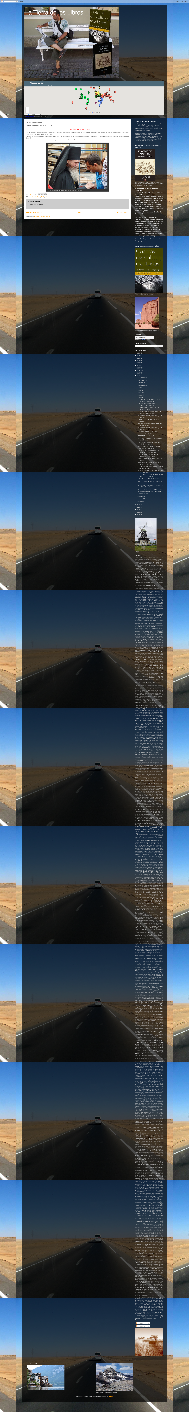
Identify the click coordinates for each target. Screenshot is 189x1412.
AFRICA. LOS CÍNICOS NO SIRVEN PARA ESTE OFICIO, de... (150, 471)
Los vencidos (151, 1020)
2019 (138, 370)
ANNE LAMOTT (149, 603)
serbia (162, 1187)
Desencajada (140, 713)
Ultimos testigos (144, 1250)
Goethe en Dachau (151, 840)
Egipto (148, 734)
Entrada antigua (123, 213)
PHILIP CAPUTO (140, 1135)
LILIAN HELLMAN (156, 997)
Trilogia (156, 1244)
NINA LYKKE (155, 1100)
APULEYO (137, 614)
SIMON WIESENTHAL (149, 1198)
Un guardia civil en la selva (149, 1256)
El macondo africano (157, 760)
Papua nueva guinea (158, 1116)
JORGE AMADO (145, 906)
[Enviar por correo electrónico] (39, 194)
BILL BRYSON (144, 639)
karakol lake (138, 924)
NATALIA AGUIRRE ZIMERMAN (142, 1092)
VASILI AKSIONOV (157, 1278)
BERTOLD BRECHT (145, 636)
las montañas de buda (156, 980)
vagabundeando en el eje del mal (154, 1276)
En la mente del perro (146, 791)
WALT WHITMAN (158, 1301)
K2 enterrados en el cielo (147, 921)
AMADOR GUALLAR (148, 591)
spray (144, 1205)
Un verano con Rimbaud (157, 1265)
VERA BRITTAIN (139, 1281)
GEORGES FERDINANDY (147, 837)
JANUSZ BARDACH (146, 889)
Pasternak (144, 1119)
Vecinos (147, 1279)
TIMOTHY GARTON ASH (140, 1233)
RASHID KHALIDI (144, 1150)
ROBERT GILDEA (150, 1164)
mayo (140, 395)
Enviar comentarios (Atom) (42, 216)
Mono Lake (151, 1081)
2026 (138, 353)
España (136, 804)
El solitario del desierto (140, 774)
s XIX (150, 1176)
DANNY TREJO (143, 703)
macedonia (147, 1026)
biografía (160, 641)
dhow (156, 713)
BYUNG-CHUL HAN (154, 651)
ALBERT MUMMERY (157, 577)
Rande (159, 1149)
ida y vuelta (159, 870)
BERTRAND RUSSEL (140, 637)
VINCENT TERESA (139, 1294)
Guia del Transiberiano (155, 845)
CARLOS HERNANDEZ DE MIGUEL (151, 657)
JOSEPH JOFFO (150, 912)
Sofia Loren (138, 1204)
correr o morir (138, 693)
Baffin (136, 625)
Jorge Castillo (154, 906)
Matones (147, 1057)
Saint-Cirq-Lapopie (141, 1179)
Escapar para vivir (157, 801)
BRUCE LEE (159, 648)
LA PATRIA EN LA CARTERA (144, 964)
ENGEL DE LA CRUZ (140, 795)
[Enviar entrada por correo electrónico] (35, 194)
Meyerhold (155, 1066)
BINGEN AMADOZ (152, 641)
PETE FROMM (139, 1130)
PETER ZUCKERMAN (140, 1133)
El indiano (153, 756)
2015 (138, 507)
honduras (156, 867)
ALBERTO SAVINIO (142, 579)
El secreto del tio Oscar (154, 771)
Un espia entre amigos (149, 1255)
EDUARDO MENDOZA (156, 729)
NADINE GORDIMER (157, 1089)
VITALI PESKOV (144, 1295)
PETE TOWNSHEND (151, 1130)
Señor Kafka (149, 1187)
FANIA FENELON (156, 811)
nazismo (142, 1097)
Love (149, 1023)
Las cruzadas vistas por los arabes (145, 978)
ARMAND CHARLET (145, 616)
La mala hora (160, 955)
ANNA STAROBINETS (140, 602)
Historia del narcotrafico (148, 865)
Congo (143, 690)
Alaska (154, 576)
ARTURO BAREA (160, 619)
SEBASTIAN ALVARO (151, 1185)
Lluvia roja (150, 998)
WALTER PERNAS (150, 1303)
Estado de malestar (139, 806)
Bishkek (149, 644)
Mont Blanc (159, 1081)
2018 (138, 373)
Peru (160, 1129)
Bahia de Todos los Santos (146, 625)
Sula (161, 1208)
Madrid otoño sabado (152, 1028)
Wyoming (159, 1310)
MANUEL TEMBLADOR (146, 1036)
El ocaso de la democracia (147, 766)
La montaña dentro (150, 958)
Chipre (161, 673)
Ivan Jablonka (140, 885)
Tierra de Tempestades (156, 1229)
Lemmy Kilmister (147, 989)
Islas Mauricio (152, 883)
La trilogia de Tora (155, 972)
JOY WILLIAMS (159, 914)
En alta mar (145, 786)
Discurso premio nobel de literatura (151, 720)
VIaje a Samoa (154, 1282)
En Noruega (157, 792)
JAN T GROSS (144, 888)
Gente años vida (155, 831)
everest (154, 809)
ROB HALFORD (150, 1161)
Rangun (137, 1150)
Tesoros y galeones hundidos (146, 1223)
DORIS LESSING (147, 723)
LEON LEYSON (138, 992)
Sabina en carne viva (141, 1178)
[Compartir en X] (43, 194)
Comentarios (141, 1326)
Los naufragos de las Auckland (146, 1014)
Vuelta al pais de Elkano (140, 1301)
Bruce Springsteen (140, 650)
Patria (136, 1121)
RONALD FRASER (157, 1170)
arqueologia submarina (147, 617)
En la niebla (157, 791)
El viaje (142, 780)
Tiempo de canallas (150, 1227)
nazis (136, 1097)
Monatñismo (143, 1081)
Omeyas (152, 1109)
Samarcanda (138, 1182)
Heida (162, 851)
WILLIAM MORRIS (149, 1307)
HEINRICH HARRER (152, 852)
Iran (136, 880)
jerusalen (156, 894)
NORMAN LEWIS (141, 1103)
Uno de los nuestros (157, 1273)
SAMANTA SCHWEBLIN (156, 1181)
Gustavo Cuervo (156, 848)
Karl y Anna (147, 926)
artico (136, 619)
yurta (149, 1318)
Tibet (142, 1227)
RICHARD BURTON (156, 1158)
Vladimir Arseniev (154, 1295)
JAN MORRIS (156, 886)
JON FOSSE (140, 905)
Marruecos (145, 1053)
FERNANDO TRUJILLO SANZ (143, 815)
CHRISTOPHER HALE (153, 678)
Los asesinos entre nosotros (149, 1004)
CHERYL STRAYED (156, 670)
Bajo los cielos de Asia (147, 626)
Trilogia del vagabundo (151, 1245)
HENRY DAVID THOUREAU (154, 856)
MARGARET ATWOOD (148, 1039)
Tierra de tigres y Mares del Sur (143, 1230)
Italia (162, 883)
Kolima (160, 932)
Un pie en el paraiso (140, 1261)
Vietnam (139, 1292)
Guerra (144, 845)
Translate (148, 339)
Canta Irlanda (148, 656)
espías (148, 804)
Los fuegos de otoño (146, 1008)
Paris (154, 1118)
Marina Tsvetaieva (158, 1050)
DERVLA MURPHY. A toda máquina (143, 712)
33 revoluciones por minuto (150, 562)
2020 (138, 368)
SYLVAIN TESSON (151, 1215)
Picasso (142, 1136)
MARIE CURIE (149, 1048)
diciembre (141, 377)
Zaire (153, 1318)
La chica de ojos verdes (154, 941)
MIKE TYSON (138, 1076)
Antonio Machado (158, 608)
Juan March (138, 918)
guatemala (159, 843)
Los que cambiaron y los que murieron (145, 1017)
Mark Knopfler (150, 1052)
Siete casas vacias (157, 1194)
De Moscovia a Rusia (150, 709)
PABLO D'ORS (155, 1112)
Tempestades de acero (141, 1221)
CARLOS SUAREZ (142, 659)
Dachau (138, 702)
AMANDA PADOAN (159, 591)
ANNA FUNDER (157, 600)
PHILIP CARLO (153, 1135)
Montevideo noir (138, 1084)
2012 (138, 514)
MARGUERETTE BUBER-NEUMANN (152, 1045)
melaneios (137, 1061)
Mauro (138, 1058)
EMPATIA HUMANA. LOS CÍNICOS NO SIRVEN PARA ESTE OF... (149, 412)
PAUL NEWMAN (155, 1123)
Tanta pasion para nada (141, 1218)
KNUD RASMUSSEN (139, 932)
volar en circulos (49, 197)
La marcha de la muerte (141, 956)
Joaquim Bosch (145, 899)
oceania (150, 1106)
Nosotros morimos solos (146, 1104)
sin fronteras (143, 1199)
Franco (143, 820)
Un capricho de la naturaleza (153, 1253)
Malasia (152, 1029)
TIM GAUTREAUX (147, 1232)
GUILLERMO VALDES (154, 846)
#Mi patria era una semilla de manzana (145, 560)
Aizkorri (136, 572)
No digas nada (160, 1101)
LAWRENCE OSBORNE (150, 988)
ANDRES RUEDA (146, 599)
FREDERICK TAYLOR (143, 826)
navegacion (152, 1094)
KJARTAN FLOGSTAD (146, 930)
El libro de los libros (140, 759)
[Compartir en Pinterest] (46, 194)
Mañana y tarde (142, 1037)
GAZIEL (159, 829)
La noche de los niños (151, 963)
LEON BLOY (149, 991)
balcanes (147, 628)
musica (157, 1086)
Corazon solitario (151, 691)
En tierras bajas (158, 794)
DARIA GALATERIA (153, 703)
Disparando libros (151, 721)
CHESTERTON (138, 671)
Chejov (146, 670)
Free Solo (154, 826)
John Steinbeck (140, 903)
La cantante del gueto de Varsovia (154, 940)
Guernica (137, 845)
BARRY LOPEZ (138, 630)
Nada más (137, 1089)
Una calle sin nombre (150, 1267)
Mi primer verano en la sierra (151, 1069)
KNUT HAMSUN (151, 932)
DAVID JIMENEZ (158, 705)
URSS (136, 1275)
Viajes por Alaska (150, 1285)
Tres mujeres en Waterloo (143, 1242)
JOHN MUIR (159, 902)
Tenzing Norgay (154, 1221)
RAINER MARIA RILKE (148, 1149)
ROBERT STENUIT (149, 1167)
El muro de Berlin (148, 765)
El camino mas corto (150, 738)
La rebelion (142, 967)
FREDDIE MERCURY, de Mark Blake (148, 479)
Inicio (80, 213)
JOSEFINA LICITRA (156, 909)
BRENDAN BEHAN (149, 648)
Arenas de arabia (152, 614)
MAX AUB (144, 1058)
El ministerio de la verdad (147, 763)
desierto (147, 713)
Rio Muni (140, 1161)
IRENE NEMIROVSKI (149, 880)
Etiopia (150, 807)
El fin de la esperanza (157, 747)
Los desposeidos (156, 1007)
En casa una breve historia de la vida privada (147, 788)
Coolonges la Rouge (140, 691)
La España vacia (155, 944)
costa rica (147, 693)
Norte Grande (151, 1103)
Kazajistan (140, 927)
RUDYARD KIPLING (149, 1173)
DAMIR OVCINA (152, 702)
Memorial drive (144, 1061)
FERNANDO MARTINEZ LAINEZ (142, 814)
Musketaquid (138, 1087)
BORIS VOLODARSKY (143, 647)
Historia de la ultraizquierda (151, 862)
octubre (141, 382)
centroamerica (138, 667)
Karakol (160, 923)
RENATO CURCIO (153, 1155)
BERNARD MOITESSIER (151, 634)
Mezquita (147, 1067)
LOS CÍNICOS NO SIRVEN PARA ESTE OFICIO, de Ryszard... (149, 443)
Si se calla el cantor (149, 1191)
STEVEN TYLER (150, 1207)
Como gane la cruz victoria (144, 685)
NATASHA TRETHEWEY (156, 1092)
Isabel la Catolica (152, 882)
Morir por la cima (150, 1084)
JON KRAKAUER (150, 905)
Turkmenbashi (138, 1249)
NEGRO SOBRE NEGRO (152, 1097)
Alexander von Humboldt (150, 583)
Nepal (151, 1098)
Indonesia (150, 874)
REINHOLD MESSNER (141, 1155)
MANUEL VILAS (158, 1036)
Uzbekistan (159, 1275)
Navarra (145, 1094)
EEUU (143, 734)
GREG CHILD (149, 843)
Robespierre (149, 1169)
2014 (138, 509)
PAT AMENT (152, 1119)
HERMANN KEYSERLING (149, 859)
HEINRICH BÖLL (141, 852)
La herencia (142, 952)
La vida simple (156, 974)
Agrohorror (146, 571)
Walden (150, 1301)
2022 (138, 363)
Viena (162, 1291)
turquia (154, 1249)
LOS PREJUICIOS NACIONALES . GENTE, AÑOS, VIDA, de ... (148, 404)
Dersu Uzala (159, 710)
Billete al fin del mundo (156, 639)
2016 (138, 504)
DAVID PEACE (138, 707)
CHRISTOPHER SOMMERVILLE (142, 679)
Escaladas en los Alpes (149, 800)
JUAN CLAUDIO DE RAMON (142, 917)
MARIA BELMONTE (152, 1047)
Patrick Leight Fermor (157, 1121)
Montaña (137, 1083)
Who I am (156, 1304)
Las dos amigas (145, 980)
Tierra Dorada (156, 1230)
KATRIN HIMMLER (157, 926)
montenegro (159, 1083)
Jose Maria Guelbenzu (154, 908)
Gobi (143, 840)
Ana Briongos (158, 594)
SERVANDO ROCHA (157, 1188)
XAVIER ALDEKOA (139, 1312)
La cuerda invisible (154, 943)
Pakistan (161, 1113)
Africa (144, 570)
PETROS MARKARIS (157, 1133)
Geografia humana (143, 834)
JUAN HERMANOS (156, 917)
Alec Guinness (153, 579)
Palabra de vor (141, 1115)
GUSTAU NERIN (145, 848)
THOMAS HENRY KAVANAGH (144, 1226)
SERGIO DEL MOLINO (143, 1188)
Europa (139, 809)
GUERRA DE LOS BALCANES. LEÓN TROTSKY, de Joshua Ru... (149, 400)
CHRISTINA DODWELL (148, 676)
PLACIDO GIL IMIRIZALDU (147, 1139)
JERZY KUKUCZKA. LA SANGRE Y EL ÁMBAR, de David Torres (149, 447)
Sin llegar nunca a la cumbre (155, 1199)
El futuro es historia (144, 750)
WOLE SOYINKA (152, 1309)
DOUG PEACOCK (142, 725)
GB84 (136, 831)
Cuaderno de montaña (158, 696)
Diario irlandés (153, 716)
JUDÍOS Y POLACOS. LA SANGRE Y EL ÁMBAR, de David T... (150, 424)
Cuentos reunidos (146, 699)
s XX (159, 1176)
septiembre (142, 385)
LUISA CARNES (157, 1025)
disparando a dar (139, 721)
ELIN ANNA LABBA (147, 782)
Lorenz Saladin (138, 1000)
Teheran (159, 1219)
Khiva (151, 929)
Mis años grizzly (157, 1078)
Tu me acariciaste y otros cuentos (152, 1247)
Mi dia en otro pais (155, 1067)
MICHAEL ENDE (151, 1072)
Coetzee (156, 681)
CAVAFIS (151, 664)
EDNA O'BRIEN (139, 728)
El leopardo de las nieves (157, 757)
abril (140, 397)
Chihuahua (160, 671)
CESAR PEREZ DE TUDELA (152, 667)
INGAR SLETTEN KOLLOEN (141, 877)
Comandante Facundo (140, 684)
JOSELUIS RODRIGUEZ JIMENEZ (143, 911)
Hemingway (146, 854)
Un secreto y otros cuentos (153, 1264)
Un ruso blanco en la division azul (154, 1262)
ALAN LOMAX (147, 576)
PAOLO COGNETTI (145, 1117)
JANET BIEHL (154, 888)
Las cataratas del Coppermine (142, 977)
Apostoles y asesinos (141, 612)
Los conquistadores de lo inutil (149, 1006)
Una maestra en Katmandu (148, 1269)
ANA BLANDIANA (148, 594)
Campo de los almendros (151, 654)
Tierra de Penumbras (144, 1229)
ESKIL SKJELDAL (150, 803)
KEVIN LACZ (144, 929)
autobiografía (159, 623)
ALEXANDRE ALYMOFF (155, 587)
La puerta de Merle (151, 966)
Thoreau (137, 1227)
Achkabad (137, 568)
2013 (138, 512)
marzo (140, 496)
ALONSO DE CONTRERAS (151, 590)
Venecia (153, 1279)
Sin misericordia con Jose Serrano (143, 1201)
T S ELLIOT (145, 1216)
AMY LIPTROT (138, 594)
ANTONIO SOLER (146, 611)
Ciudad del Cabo (148, 681)
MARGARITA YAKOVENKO (150, 1044)
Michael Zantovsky (150, 1073)
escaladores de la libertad (144, 801)
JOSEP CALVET (158, 911)
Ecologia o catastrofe (155, 726)
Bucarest (153, 650)
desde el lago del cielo (158, 712)
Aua (155, 622)
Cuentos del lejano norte (150, 697)
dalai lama (145, 702)
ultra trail (152, 1250)
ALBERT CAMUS (146, 577)
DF (152, 713)
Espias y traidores (157, 804)
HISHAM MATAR (138, 862)
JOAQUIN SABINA (156, 899)
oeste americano (158, 1106)
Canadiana (139, 656)
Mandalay (137, 1031)
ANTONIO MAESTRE (144, 610)
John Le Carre (36, 197)
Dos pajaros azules (159, 723)
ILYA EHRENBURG (144, 872)
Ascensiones (139, 620)
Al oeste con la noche (148, 574)
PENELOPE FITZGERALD (150, 1127)
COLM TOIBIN (157, 682)
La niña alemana (146, 961)
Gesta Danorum (158, 837)
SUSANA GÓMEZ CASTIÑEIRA (154, 1210)
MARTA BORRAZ (153, 1053)
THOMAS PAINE (157, 1226)
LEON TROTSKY (149, 992)
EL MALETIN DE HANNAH (154, 762)
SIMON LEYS (154, 1196)
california (137, 653)
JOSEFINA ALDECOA (141, 909)
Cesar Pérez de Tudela (140, 668)
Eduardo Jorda (150, 728)
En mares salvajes (148, 792)
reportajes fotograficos (158, 1156)
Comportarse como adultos (153, 687)
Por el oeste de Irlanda (149, 1143)
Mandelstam (145, 1031)
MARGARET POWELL (147, 1040)
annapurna (153, 602)
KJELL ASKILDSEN (157, 930)
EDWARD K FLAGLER (140, 732)
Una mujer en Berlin (155, 1270)
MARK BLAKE (140, 1052)
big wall (136, 639)
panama (156, 1115)
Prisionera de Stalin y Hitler (149, 1144)
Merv (144, 1066)
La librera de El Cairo (150, 955)
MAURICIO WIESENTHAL (157, 1057)
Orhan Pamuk (138, 1110)
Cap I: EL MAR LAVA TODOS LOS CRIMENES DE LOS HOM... (148, 455)
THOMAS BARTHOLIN (158, 1224)
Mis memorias (138, 1080)
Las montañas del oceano (141, 983)
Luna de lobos (138, 1026)
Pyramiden (153, 1146)
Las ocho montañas (154, 983)
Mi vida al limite (144, 1070)
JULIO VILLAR (159, 920)
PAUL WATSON (145, 1124)
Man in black (159, 1029)
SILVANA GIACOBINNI (141, 1196)
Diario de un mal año (157, 715)
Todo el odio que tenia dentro (152, 1235)
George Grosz (153, 834)
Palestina (149, 1115)
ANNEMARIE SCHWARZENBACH (142, 605)
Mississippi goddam (148, 1080)
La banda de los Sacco (154, 935)
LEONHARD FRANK (146, 994)
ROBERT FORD (149, 1163)
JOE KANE (137, 900)
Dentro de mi (150, 710)
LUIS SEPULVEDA (146, 1025)
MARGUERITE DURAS (140, 1047)
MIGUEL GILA (156, 1075)
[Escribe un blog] (41, 194)
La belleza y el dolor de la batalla (154, 937)
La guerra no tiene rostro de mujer (144, 950)
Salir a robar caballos (152, 1179)
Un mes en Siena (158, 1258)
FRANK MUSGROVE (153, 822)
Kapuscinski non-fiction (149, 923)
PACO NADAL (144, 1113)
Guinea (137, 848)
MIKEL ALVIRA (147, 1076)
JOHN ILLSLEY (140, 902)
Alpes (161, 590)
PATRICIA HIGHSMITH (145, 1121)
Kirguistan (137, 930)
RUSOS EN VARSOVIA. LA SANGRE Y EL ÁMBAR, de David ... (150, 467)
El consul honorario (155, 744)
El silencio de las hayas (156, 772)
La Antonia (143, 935)
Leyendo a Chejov (157, 994)
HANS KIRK (139, 851)
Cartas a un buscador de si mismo (144, 661)
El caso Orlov (145, 740)
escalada (137, 800)
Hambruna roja (149, 849)
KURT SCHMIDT (143, 934)
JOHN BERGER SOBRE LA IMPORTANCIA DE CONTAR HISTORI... (150, 463)
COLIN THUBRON (146, 682)
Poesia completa (157, 1141)
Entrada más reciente (34, 213)
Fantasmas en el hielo (140, 812)
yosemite (137, 1318)
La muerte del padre (148, 960)
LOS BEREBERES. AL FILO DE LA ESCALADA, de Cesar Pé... (148, 432)
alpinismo (139, 591)
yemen (160, 1313)
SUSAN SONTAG (139, 1210)
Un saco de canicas (140, 1264)
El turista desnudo (153, 777)
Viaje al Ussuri (143, 1284)
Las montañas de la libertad (141, 981)
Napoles (160, 1091)
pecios (152, 1124)
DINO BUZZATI (153, 718)
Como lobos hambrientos (157, 685)
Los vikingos (145, 1022)
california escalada (146, 653)
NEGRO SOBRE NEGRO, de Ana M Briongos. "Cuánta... (148, 408)
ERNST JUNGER (156, 797)
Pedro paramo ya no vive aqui (149, 1126)
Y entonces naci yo (151, 1312)
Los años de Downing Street (149, 1001)
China (156, 673)
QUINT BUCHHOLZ (154, 1147)
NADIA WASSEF (146, 1089)
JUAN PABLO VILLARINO (151, 918)
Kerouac (137, 929)
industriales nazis (158, 874)
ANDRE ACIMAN (158, 596)
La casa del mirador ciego (141, 941)
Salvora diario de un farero (141, 1181)
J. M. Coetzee (158, 885)
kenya (160, 927)
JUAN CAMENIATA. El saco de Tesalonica (154, 915)
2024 (138, 358)
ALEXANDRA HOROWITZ (153, 585)
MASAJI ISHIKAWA (157, 1055)
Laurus (154, 984)
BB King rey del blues (151, 630)
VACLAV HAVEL (139, 1276)
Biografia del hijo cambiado (146, 642)
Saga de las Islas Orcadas (156, 1178)
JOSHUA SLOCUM (150, 914)
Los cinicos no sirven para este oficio (149, 1004)
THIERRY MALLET (146, 1224)
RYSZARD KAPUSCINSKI (153, 1175)
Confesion (137, 690)
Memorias (152, 1061)
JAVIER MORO (152, 891)
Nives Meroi (152, 1101)
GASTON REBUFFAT (149, 829)
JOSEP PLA (138, 912)
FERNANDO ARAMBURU (155, 812)
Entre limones (150, 795)
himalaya (159, 861)
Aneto (156, 599)
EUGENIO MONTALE (158, 807)
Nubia (156, 1104)
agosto (141, 387)
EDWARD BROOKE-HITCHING (154, 731)
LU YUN (156, 1023)
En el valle (145, 789)
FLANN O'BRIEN (156, 815)
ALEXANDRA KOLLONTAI (141, 587)
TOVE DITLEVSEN (144, 1238)
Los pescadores (159, 1016)
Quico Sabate (160, 1146)
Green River (140, 843)
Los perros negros (148, 1016)
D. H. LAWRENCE (151, 700)
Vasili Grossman (139, 1279)
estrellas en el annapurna (141, 807)
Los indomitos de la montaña (149, 1012)
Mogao (136, 1081)
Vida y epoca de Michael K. (152, 1291)
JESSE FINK (145, 895)
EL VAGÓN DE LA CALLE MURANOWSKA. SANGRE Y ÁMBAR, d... (150, 475)
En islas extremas (155, 789)
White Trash (146, 1304)
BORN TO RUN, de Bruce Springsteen (149, 436)
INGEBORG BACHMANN (156, 877)
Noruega (137, 1104)
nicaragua (137, 1100)
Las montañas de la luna (156, 981)
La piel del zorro (156, 964)
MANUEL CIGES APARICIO (149, 1032)
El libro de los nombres (152, 759)
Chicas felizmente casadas (150, 671)
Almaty (141, 590)
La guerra (142, 949)
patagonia (159, 1119)
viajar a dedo (149, 1281)
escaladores (160, 800)
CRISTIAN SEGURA (139, 694)
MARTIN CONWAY (146, 1055)
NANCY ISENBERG (150, 1091)
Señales (142, 1187)
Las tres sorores (147, 984)
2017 (138, 375)
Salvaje (160, 1179)
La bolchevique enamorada (153, 938)
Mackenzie (154, 1026)
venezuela (159, 1279)
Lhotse (141, 995)
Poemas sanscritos (145, 1141)
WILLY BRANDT (159, 1307)
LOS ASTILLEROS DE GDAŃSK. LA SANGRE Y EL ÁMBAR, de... (148, 451)
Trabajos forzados (155, 1238)
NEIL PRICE (144, 1098)
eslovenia (159, 803)
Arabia (144, 614)
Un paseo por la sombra (156, 1259)
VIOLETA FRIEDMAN (151, 1294)
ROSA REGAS (138, 1172)
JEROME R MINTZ (147, 894)
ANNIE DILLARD (139, 606)
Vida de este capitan (148, 1289)
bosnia (136, 648)
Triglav (151, 1244)
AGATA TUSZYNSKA (153, 569)
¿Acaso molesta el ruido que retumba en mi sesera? (147, 557)
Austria (152, 623)
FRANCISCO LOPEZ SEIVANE (156, 817)
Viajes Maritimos (139, 1285)
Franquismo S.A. (153, 823)
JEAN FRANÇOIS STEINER (150, 892)
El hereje (153, 750)
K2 (137, 921)
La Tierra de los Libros (54, 12)
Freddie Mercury (145, 825)
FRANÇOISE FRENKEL (140, 822)
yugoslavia (144, 1318)
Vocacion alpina (148, 1298)
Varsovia (148, 1278)
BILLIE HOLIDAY (140, 641)
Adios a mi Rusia (156, 568)
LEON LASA (157, 991)
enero (140, 501)
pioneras (153, 1138)
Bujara (144, 651)
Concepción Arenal (157, 688)
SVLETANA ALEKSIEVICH (156, 1213)
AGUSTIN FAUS (156, 571)
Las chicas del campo (156, 977)
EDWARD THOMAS (152, 732)
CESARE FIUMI (152, 668)
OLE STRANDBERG (151, 1107)
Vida (139, 1289)
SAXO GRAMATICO (139, 1185)
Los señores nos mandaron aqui (148, 1019)
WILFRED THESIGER (141, 1306)
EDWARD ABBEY (139, 731)
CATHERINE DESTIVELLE (141, 664)
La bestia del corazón (140, 938)
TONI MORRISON (149, 1236)
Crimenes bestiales (156, 693)
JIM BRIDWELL (146, 897)
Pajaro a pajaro (153, 1113)
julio (140, 390)
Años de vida (158, 611)
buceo (159, 650)
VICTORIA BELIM (159, 1285)
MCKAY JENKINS (147, 1060)
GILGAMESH (155, 839)
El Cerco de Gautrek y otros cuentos (145, 214)
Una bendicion (139, 1267)
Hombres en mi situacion (146, 867)
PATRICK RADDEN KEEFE (142, 1123)
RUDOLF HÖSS (138, 1173)
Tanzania (152, 1218)
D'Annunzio (160, 700)
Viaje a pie (145, 1282)
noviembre (142, 380)
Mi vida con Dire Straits (155, 1070)
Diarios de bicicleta (142, 718)
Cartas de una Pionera (144, 662)
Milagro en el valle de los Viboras (143, 1078)
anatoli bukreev (138, 596)
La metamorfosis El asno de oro (156, 956)
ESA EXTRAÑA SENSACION (154, 798)
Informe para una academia (155, 875)
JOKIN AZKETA (159, 903)
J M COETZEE (148, 885)
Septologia (156, 1187)
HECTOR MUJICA (154, 851)
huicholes (143, 868)
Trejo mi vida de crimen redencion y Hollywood (152, 1241)
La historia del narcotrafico (153, 952)
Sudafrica (159, 1207)
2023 (138, 360)
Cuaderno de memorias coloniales (143, 696)
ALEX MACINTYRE (149, 580)
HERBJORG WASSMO (151, 858)
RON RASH (148, 1170)
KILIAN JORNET (158, 929)
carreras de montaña (157, 659)
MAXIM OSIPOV (154, 1058)
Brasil (141, 648)
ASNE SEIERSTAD (154, 620)
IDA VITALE (151, 870)
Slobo (143, 1202)
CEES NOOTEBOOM (155, 665)
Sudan (136, 1208)
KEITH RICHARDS (150, 928)
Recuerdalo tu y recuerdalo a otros (148, 1152)
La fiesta (154, 947)
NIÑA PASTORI (144, 1101)
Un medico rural (147, 1258)
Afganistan (138, 569)
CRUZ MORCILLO (157, 694)
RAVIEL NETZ (153, 1150)
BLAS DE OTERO (157, 644)
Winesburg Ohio (140, 1309)
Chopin (139, 674)
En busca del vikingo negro (155, 786)
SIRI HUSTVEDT (156, 1201)
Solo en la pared (156, 1204)
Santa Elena (155, 1182)
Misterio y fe (158, 1080)
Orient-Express (148, 1110)
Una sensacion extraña (151, 1272)
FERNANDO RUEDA (157, 814)
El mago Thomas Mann (140, 762)
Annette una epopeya (157, 605)
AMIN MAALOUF (156, 593)
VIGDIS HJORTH (147, 1292)
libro (146, 995)
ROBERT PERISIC (150, 1166)
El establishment (145, 747)
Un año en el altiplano (151, 1252)
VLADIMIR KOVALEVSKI (147, 1297)
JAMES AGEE (147, 886)
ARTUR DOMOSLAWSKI (146, 619)
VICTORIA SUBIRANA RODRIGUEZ (150, 1287)
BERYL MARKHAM (153, 637)
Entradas (140, 1323)
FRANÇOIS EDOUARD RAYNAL (154, 820)
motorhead (148, 1086)
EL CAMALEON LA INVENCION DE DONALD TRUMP (149, 737)
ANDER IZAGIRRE (148, 596)
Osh (154, 1110)
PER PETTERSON (151, 1129)
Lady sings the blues (155, 975)
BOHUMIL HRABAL (158, 645)
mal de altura (145, 1029)
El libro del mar (147, 760)
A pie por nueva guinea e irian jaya (153, 566)
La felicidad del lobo (145, 947)
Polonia (137, 1143)
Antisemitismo (138, 608)
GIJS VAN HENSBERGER (142, 839)
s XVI (155, 1176)
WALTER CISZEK (139, 1303)
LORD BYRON (158, 998)
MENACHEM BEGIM (156, 1063)
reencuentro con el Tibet (155, 1153)
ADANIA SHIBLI (146, 568)
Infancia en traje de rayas (141, 875)
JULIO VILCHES (149, 920)
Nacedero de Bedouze (156, 1087)
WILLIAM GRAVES (139, 1307)
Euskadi (148, 809)
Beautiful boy (138, 631)
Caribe (155, 656)
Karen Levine (148, 924)
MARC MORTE (152, 1037)
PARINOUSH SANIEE (143, 1118)
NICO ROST (145, 1100)
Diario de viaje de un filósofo (141, 716)
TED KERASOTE (147, 1219)
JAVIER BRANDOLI (157, 889)
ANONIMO (149, 606)
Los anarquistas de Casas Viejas (151, 1000)
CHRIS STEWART (149, 674)
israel (158, 883)
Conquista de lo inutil (154, 690)
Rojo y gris (139, 1170)
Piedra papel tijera (150, 1136)
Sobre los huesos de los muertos (154, 1202)
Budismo (137, 651)
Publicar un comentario (36, 204)
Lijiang (146, 997)
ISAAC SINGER (140, 882)
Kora (136, 934)
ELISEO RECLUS (147, 783)
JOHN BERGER (159, 900)
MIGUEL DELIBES (146, 1075)
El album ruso (155, 734)
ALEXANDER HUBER (149, 582)
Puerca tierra (144, 1146)
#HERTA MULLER (157, 559)
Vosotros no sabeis (157, 1300)
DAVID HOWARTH (146, 705)
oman (146, 1109)
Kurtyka (151, 934)
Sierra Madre (141, 1194)
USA (154, 1275)
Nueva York (143, 1106)
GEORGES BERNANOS (148, 836)
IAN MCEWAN (151, 868)
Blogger (110, 1396)
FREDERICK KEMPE (157, 825)
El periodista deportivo (157, 768)
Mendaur (137, 1064)
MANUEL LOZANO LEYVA (151, 1034)
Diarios (160, 717)
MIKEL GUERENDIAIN (158, 1076)
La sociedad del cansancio (145, 971)
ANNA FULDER (146, 600)
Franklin (161, 822)
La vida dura (148, 974)
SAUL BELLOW (158, 1184)
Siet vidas (148, 1194)
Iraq (141, 880)
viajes (150, 1284)
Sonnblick (137, 1205)
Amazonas (139, 593)
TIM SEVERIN (157, 1232)
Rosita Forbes (148, 1172)
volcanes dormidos (141, 1300)
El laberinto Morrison (145, 757)
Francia (145, 817)
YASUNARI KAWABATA (151, 1313)
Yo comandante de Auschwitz (151, 1315)
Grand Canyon (160, 842)
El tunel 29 (143, 777)
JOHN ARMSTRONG (147, 900)
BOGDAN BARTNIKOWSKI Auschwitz (143, 645)
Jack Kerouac (138, 886)
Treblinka (149, 1239)
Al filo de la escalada (147, 573)
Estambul (160, 806)
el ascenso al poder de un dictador (153, 735)
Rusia (42, 197)
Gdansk (142, 831)
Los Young (154, 1022)
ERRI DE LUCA (139, 798)
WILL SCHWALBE (156, 1306)
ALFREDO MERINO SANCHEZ (142, 588)
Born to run (156, 647)
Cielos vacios (155, 679)
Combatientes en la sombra (155, 684)
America (147, 593)
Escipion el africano (139, 803)
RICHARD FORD (140, 1160)
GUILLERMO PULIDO (140, 846)
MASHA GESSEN (139, 1057)
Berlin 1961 (147, 633)
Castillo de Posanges (157, 662)
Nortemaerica (159, 1103)
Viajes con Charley (157, 1284)
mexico (149, 1066)
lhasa (136, 995)
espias (142, 804)
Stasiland (151, 1205)
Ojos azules (138, 1107)
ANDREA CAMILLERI (141, 597)
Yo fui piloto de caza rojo (154, 1317)
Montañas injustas (147, 1083)
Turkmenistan (147, 1249)
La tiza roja (146, 972)
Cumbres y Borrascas (157, 699)
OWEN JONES (145, 1112)
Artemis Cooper (158, 617)
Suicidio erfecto (154, 1208)
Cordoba (160, 691)
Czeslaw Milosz (139, 701)
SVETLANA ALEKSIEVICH (143, 1212)
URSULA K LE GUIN (145, 1275)
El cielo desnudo (144, 741)
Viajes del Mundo (30, 116)
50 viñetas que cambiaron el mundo (150, 563)
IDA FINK (142, 870)
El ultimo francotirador (152, 779)
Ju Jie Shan (139, 915)
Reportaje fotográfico (146, 1156)
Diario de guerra (145, 715)
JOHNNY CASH (149, 903)
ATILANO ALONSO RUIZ (147, 622)
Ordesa (158, 1109)
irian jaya (159, 880)
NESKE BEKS (158, 1098)
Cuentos (139, 697)
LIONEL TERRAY (140, 998)
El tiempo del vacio (142, 775)
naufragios (138, 1094)
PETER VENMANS (157, 1132)
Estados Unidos (150, 806)
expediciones (146, 811)
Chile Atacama (149, 673)
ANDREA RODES (154, 597)
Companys (139, 687)
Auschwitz (145, 623)
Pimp (147, 1138)
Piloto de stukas (139, 1138)
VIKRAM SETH (157, 1292)
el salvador (143, 771)
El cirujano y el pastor (155, 741)
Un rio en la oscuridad (154, 1261)
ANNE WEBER (158, 603)
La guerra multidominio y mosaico (154, 949)
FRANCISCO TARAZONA (144, 818)
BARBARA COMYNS (157, 628)
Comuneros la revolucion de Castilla (143, 688)
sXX (143, 1215)
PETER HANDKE (146, 1132)
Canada (161, 654)
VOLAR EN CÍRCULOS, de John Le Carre (150, 489)
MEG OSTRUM (157, 1060)
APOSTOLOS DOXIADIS (156, 612)
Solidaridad (146, 1204)
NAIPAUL (139, 1091)
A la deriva (152, 565)
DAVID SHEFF (150, 707)
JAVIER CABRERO (139, 891)
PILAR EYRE (159, 1136)
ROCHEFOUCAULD (158, 1169)
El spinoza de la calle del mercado (155, 774)
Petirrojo (148, 1133)
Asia (145, 620)
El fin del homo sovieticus (145, 749)
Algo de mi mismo (155, 588)
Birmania (143, 644)
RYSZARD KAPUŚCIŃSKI (141, 1176)
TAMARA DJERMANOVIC (156, 1216)
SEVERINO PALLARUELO (143, 1190)
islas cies (145, 883)
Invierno (138, 879)
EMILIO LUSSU (152, 785)
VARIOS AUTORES (139, 1278)
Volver (149, 1300)
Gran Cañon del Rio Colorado (148, 842)
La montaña (139, 958)
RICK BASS (149, 1159)
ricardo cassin (141, 1158)
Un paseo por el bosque (141, 1259)
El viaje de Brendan (150, 780)
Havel (145, 851)
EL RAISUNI (140, 769)
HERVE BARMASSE (148, 861)
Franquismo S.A (141, 823)
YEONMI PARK (138, 1315)
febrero (141, 499)
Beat (160, 630)
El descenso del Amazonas (153, 746)
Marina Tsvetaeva (147, 1050)
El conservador (145, 744)
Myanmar (146, 1087)
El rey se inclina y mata (149, 769)
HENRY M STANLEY (139, 858)
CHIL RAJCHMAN (140, 673)
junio (140, 392)
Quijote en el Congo (142, 1147)
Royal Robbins (157, 1172)
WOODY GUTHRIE (148, 1310)
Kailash (156, 921)
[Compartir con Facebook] (45, 194)
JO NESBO (155, 897)
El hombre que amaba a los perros (149, 752)
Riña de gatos (157, 1159)
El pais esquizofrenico (144, 768)
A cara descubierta (142, 565)
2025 (138, 355)
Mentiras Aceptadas (147, 1064)
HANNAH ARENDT (159, 849)
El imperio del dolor (144, 756)
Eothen (157, 795)
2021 (138, 365)
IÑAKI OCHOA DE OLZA (151, 879)
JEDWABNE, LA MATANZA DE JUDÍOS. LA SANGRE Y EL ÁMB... (150, 486)
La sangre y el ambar (156, 969)
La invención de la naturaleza (152, 953)
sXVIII (138, 1215)
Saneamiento (146, 1182)
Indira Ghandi (143, 874)
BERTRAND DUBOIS (157, 636)
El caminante (138, 738)
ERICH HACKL (145, 797)
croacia (148, 694)
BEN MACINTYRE (149, 631)
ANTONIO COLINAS (147, 608)
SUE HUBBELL (144, 1208)
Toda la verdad (152, 1233)
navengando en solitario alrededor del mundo (151, 1095)
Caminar (142, 654)
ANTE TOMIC (158, 606)
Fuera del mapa (145, 828)
